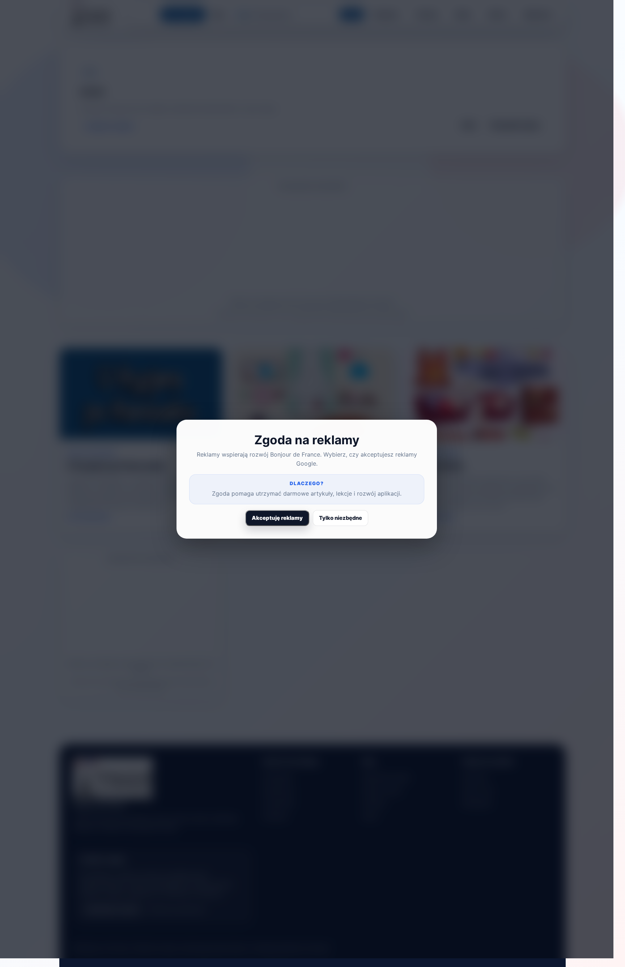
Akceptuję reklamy (277, 518)
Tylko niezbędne (340, 518)
